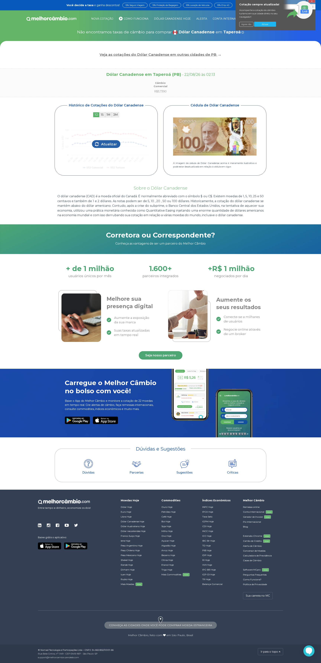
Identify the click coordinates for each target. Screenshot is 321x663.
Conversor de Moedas (254, 550)
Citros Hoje (167, 560)
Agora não (246, 24)
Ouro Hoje (166, 507)
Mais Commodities (174, 574)
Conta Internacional (234, 18)
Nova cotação (102, 18)
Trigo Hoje (166, 569)
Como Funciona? (252, 579)
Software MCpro (255, 569)
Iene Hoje (125, 540)
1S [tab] (102, 114)
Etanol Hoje (167, 564)
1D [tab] (96, 114)
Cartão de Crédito (256, 541)
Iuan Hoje (126, 574)
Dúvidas (88, 472)
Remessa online (251, 507)
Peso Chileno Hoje (130, 550)
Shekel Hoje (127, 560)
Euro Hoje (126, 511)
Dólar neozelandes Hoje (133, 531)
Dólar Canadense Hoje (172, 18)
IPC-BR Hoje (209, 569)
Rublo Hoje (126, 579)
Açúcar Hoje (167, 540)
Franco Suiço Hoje (130, 536)
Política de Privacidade (255, 584)
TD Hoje (206, 545)
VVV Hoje (207, 564)
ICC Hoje (206, 536)
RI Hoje (206, 560)
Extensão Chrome (256, 536)
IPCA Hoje (207, 511)
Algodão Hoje (168, 545)
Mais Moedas (131, 584)
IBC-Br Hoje (208, 540)
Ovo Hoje (166, 536)
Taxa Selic (207, 516)
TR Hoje (206, 579)
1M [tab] (108, 114)
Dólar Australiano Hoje (133, 526)
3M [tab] (115, 114)
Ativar (265, 24)
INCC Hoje (207, 531)
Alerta (201, 18)
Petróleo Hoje (168, 511)
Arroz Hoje (167, 550)
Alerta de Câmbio (252, 546)
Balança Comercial (212, 584)
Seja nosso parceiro (160, 355)
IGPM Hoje (208, 521)
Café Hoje (166, 516)
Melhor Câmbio (138, 635)
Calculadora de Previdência (257, 555)
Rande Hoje (127, 564)
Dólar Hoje (126, 507)
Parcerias (136, 472)
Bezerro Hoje (168, 555)
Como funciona (135, 18)
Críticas (232, 472)
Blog (245, 526)
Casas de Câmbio (252, 560)
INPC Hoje (207, 507)
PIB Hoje (206, 550)
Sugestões (184, 472)
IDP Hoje (207, 555)
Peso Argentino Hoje (131, 545)
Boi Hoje (165, 521)
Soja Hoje (166, 526)
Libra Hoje (126, 516)
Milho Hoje (167, 531)
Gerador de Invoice (256, 516)
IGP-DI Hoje (208, 574)
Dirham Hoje (127, 569)
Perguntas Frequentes (255, 574)
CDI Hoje (207, 526)
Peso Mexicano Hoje (131, 555)
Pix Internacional (252, 521)
